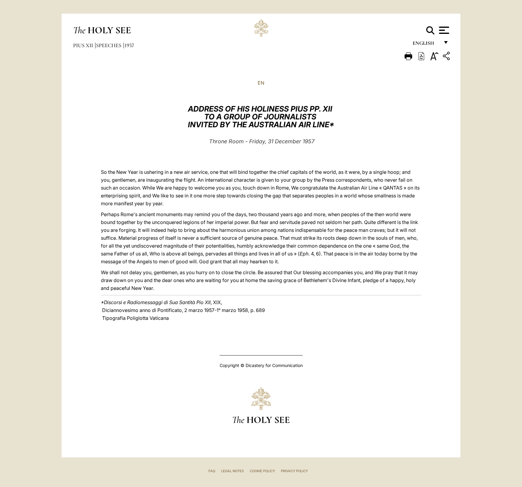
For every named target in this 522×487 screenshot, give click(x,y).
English (426, 44)
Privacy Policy (294, 471)
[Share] (447, 57)
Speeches (109, 45)
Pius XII (83, 45)
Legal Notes (232, 471)
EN (261, 83)
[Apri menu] (443, 30)
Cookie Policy (262, 471)
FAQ (211, 471)
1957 (129, 45)
